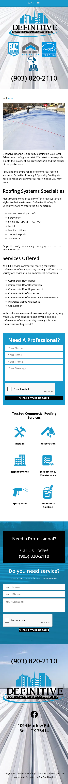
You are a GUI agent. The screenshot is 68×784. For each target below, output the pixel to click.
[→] (34, 148)
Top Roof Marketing (49, 777)
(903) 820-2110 (34, 78)
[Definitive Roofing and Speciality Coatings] (34, 23)
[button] (31, 3)
